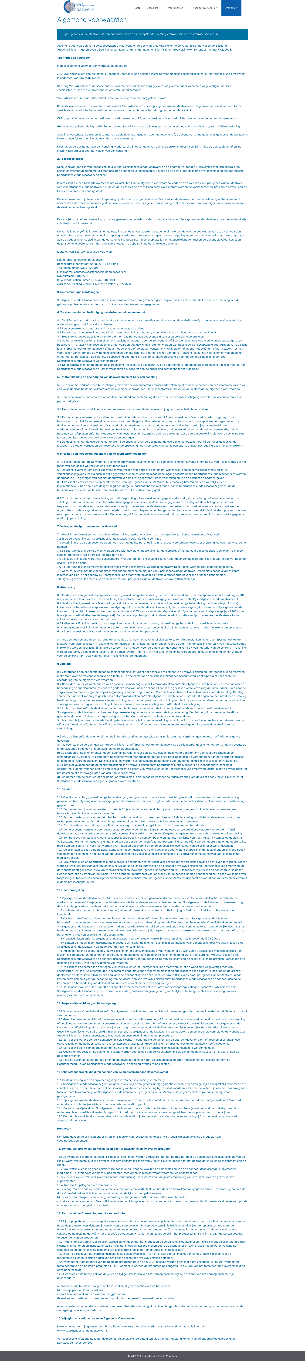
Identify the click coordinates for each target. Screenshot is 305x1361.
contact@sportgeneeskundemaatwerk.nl (100, 271)
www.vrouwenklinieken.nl (109, 870)
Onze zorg (152, 7)
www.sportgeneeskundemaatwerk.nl (154, 870)
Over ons (230, 7)
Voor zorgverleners (204, 7)
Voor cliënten (175, 7)
